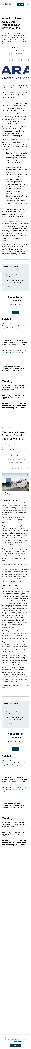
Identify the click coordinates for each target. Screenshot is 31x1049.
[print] (28, 60)
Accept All (15, 1045)
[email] (21, 60)
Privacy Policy (18, 1041)
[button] (3, 4)
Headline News (6, 13)
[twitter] (15, 60)
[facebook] (9, 60)
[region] (15, 1042)
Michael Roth (15, 47)
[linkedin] (12, 60)
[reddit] (18, 60)
